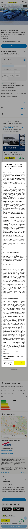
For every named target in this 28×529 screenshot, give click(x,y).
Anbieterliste (6, 358)
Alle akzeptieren (19, 363)
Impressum (20, 356)
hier (13, 215)
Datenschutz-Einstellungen (8, 363)
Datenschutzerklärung (8, 356)
